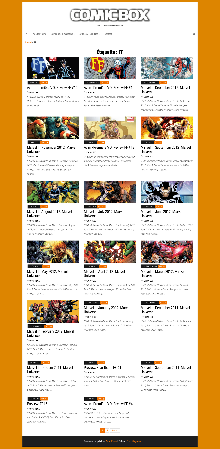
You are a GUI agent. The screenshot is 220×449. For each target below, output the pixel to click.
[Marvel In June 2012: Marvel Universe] (167, 191)
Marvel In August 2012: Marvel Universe (49, 213)
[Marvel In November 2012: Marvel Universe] (53, 127)
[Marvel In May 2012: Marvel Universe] (53, 251)
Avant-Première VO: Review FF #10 (52, 87)
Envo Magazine (134, 441)
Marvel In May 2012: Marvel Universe (47, 273)
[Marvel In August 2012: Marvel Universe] (53, 191)
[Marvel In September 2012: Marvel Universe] (167, 127)
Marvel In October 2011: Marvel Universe (50, 369)
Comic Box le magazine (62, 33)
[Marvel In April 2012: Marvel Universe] (110, 251)
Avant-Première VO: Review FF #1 (108, 87)
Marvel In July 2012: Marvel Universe (104, 213)
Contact (108, 33)
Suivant (114, 430)
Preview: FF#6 (37, 404)
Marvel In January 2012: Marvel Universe (107, 310)
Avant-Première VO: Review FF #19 (109, 147)
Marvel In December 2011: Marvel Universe (165, 310)
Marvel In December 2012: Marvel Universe (165, 89)
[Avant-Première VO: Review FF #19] (110, 127)
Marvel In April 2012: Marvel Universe (104, 273)
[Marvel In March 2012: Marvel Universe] (167, 251)
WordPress (111, 441)
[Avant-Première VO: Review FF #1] (110, 67)
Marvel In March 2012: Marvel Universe (162, 273)
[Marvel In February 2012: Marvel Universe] (53, 311)
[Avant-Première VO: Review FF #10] (53, 67)
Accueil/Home (39, 33)
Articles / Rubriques (89, 33)
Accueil (28, 42)
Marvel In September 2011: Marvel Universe (166, 369)
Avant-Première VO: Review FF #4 (108, 404)
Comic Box (35, 92)
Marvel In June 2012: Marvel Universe (161, 213)
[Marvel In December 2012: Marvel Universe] (167, 67)
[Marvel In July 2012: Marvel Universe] (110, 191)
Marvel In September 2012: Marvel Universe (166, 149)
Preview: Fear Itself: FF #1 (102, 367)
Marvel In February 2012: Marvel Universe (50, 333)
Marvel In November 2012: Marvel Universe (51, 149)
